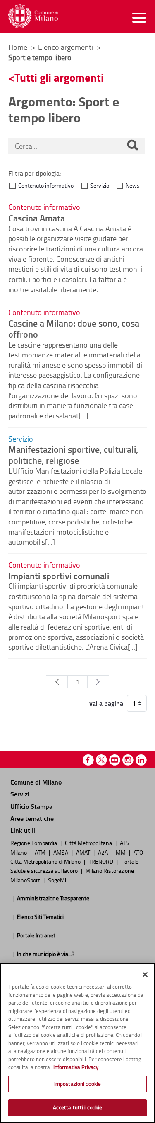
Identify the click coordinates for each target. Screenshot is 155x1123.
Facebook (88, 760)
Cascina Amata (36, 217)
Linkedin (141, 760)
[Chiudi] (145, 975)
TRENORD (101, 861)
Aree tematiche (32, 818)
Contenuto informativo (46, 185)
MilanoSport (25, 880)
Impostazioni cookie (77, 1084)
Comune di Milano (36, 782)
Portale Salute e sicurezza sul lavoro (74, 865)
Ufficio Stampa (31, 806)
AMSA (61, 852)
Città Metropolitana (89, 843)
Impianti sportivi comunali (58, 575)
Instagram (128, 760)
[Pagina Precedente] (57, 681)
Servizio (99, 185)
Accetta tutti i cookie (78, 1107)
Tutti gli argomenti (59, 77)
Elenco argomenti (66, 47)
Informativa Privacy (75, 1067)
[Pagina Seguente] (98, 681)
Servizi (19, 794)
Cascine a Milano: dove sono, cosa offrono (73, 328)
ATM (41, 852)
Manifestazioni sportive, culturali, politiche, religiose (73, 454)
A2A (103, 852)
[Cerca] (132, 146)
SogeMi (57, 880)
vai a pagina (106, 703)
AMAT (83, 852)
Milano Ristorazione (110, 870)
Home (17, 47)
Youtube (114, 760)
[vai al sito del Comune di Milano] (33, 16)
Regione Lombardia (34, 843)
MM (121, 852)
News (133, 185)
